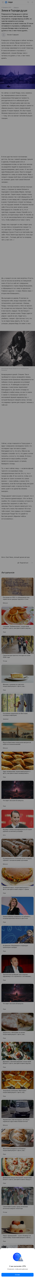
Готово (17, 1275)
